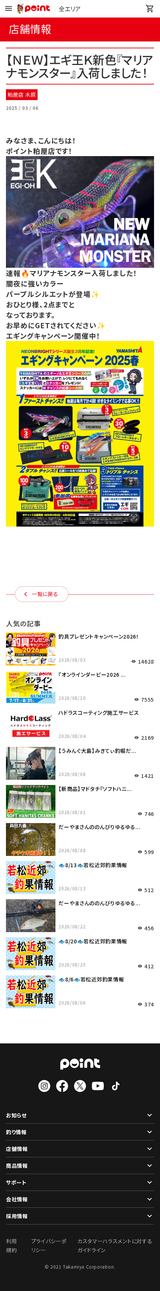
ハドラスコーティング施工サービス (98, 712)
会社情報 (17, 1199)
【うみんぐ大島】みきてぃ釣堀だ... (97, 750)
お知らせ (16, 1115)
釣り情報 (16, 1132)
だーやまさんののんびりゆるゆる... (99, 827)
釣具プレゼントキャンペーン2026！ (98, 636)
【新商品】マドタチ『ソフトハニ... (95, 788)
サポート (16, 1182)
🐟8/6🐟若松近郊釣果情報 (91, 979)
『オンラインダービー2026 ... (92, 674)
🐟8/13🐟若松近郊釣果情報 (92, 865)
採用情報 (17, 1216)
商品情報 (17, 1165)
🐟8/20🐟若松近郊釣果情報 (92, 941)
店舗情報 (17, 1148)
